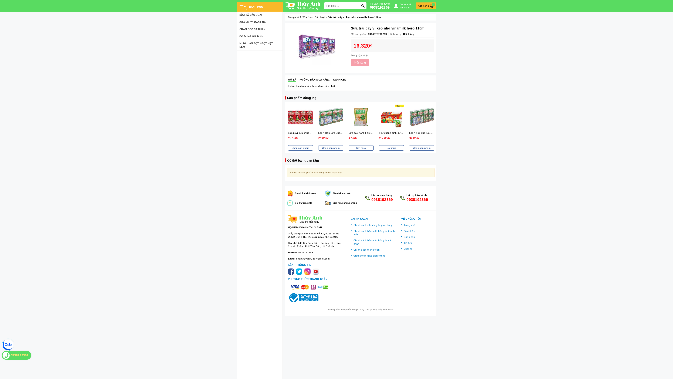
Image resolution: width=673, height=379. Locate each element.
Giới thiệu (409, 231)
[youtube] (316, 271)
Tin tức (408, 242)
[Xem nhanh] (300, 117)
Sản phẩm (410, 236)
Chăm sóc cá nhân (252, 29)
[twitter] (300, 271)
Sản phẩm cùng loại (302, 98)
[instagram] (308, 271)
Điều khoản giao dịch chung (370, 255)
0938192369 (380, 7)
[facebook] (291, 271)
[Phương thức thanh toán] (309, 287)
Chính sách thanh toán (367, 249)
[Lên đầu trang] (666, 372)
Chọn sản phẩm (300, 148)
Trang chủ (409, 225)
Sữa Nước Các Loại (252, 22)
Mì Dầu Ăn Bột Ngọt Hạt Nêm (256, 45)
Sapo (391, 309)
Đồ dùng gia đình (251, 36)
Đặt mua (361, 148)
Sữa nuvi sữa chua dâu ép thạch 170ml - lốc (313, 132)
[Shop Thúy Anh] (303, 6)
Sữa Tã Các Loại (250, 15)
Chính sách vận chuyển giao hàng (373, 225)
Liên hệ (408, 248)
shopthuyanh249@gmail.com (313, 258)
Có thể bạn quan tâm (303, 160)
